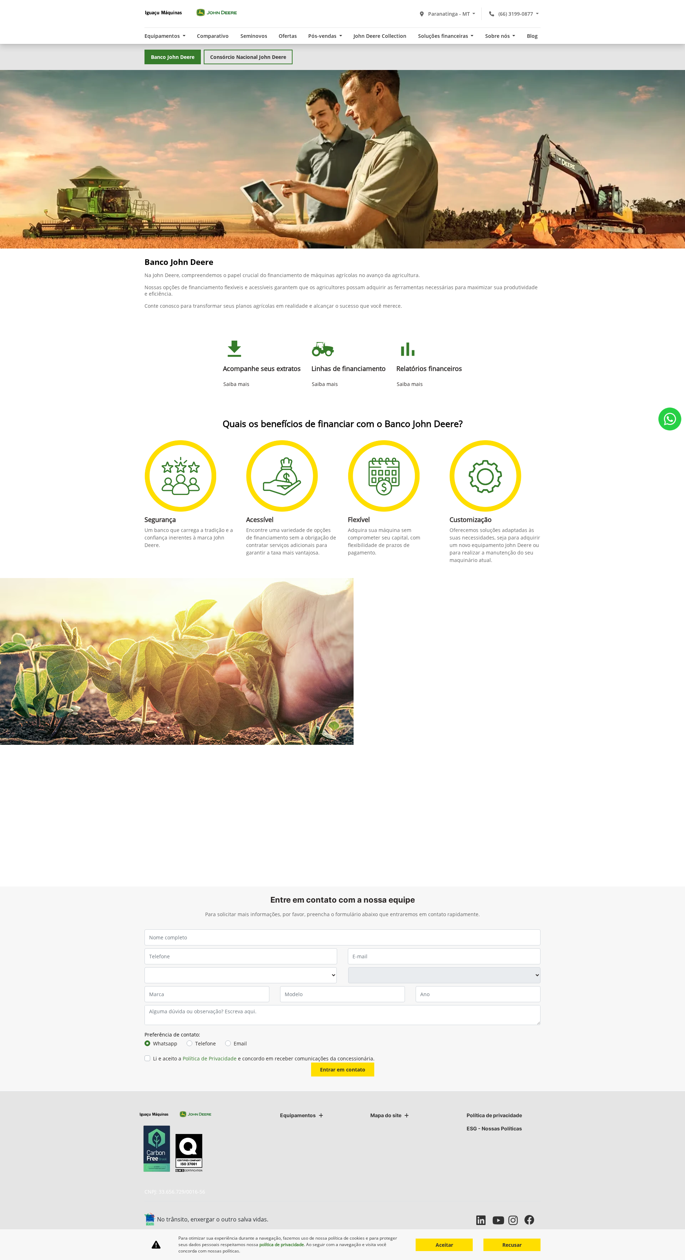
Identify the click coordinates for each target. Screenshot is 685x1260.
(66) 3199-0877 (515, 13)
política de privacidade (281, 1244)
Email (240, 1043)
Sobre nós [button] (498, 35)
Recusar (512, 1244)
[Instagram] (516, 1220)
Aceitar (444, 1244)
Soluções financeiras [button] (444, 35)
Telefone (205, 1043)
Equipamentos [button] (162, 35)
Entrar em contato (342, 1069)
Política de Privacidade (210, 1058)
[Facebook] (532, 1220)
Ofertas (288, 35)
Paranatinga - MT (449, 13)
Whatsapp (165, 1043)
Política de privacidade (494, 1115)
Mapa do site (385, 1115)
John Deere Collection (380, 35)
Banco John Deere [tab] (172, 57)
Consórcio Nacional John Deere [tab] (248, 57)
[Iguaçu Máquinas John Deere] (190, 12)
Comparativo (213, 35)
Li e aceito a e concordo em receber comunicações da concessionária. (264, 1058)
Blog (532, 35)
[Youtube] (500, 1220)
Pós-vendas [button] (323, 35)
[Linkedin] (484, 1220)
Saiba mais (236, 384)
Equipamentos (298, 1115)
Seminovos (253, 35)
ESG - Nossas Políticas (494, 1128)
